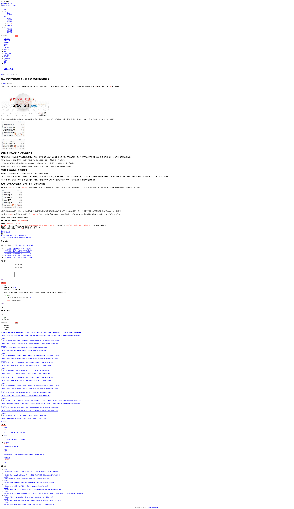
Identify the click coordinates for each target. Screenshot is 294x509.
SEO (5, 63)
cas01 (67, 225)
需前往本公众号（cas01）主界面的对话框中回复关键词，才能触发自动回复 (24, 454)
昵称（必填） (18, 264)
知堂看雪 (6, 459)
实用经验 (9, 25)
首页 (5, 9)
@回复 (14, 287)
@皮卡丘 (9, 300)
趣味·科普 (9, 31)
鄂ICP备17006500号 (153, 507)
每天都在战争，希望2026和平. (12, 447)
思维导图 (9, 20)
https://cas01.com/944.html (13, 223)
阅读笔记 (9, 21)
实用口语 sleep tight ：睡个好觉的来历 (14, 235)
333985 (5, 444)
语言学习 (9, 23)
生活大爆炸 (7, 39)
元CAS (8, 13)
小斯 (4, 83)
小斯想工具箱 (7, 53)
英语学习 (26, 245)
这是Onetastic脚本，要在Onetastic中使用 (14, 432)
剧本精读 (6, 42)
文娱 (5, 27)
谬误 (5, 462)
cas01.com (10, 187)
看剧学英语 (7, 40)
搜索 (17, 35)
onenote (9, 18)
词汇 (111, 86)
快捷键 (5, 60)
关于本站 (3, 3)
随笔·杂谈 (9, 32)
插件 (5, 51)
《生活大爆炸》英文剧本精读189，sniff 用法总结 (17, 252)
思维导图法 (7, 58)
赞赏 (2, 232)
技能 (5, 16)
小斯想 (19, 225)
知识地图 (6, 55)
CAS (5, 11)
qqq (5, 436)
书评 (5, 46)
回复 (30, 297)
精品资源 (9, 29)
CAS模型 (9, 14)
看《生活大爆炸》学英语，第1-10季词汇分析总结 (16, 237)
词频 (95, 86)
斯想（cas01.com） (22, 220)
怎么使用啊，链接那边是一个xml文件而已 (15, 439)
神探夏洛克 (34, 214)
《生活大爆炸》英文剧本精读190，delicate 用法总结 (18, 250)
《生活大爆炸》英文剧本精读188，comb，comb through (19, 253)
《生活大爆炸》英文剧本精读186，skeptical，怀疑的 (18, 257)
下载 (5, 62)
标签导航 (9, 3)
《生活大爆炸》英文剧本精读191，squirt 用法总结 (17, 248)
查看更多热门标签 (8, 69)
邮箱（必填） (18, 267)
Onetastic (6, 56)
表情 (2, 279)
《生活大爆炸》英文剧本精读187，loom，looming (17, 255)
